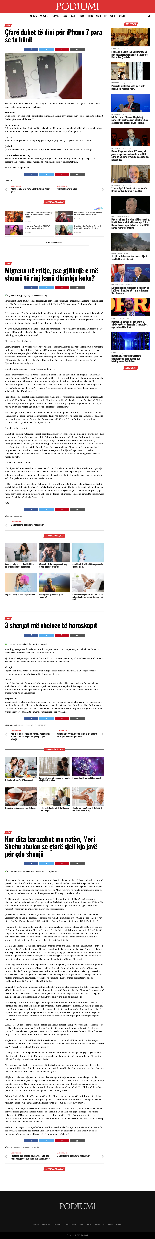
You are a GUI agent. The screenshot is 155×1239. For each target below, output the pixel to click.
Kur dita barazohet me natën (27, 1147)
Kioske (65, 16)
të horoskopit (41, 725)
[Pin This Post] (62, 49)
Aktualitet (44, 16)
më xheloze (19, 725)
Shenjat (30, 725)
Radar (73, 16)
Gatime (112, 16)
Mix (105, 16)
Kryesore (33, 16)
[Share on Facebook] (31, 49)
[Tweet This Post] (46, 49)
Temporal (55, 16)
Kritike (90, 16)
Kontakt (122, 16)
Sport (98, 16)
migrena (18, 516)
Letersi (81, 16)
